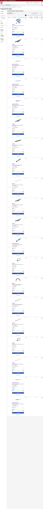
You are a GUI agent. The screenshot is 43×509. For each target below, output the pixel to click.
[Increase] (23, 32)
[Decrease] (13, 32)
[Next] (42, 13)
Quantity (13, 31)
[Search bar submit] (41, 5)
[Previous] (39, 13)
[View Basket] (41, 2)
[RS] (1, 3)
